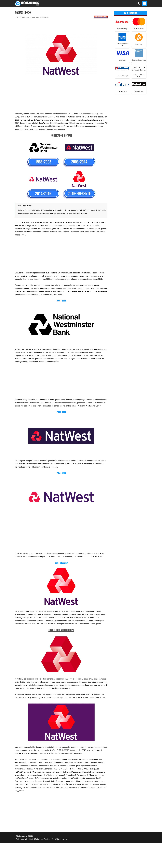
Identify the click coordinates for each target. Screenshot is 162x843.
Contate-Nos (63, 839)
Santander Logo (122, 29)
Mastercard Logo (139, 29)
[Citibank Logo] (122, 84)
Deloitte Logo (139, 91)
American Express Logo (122, 44)
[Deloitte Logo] (139, 84)
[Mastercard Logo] (139, 21)
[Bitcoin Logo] (139, 37)
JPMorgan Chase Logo (138, 75)
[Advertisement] (61, 28)
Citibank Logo (122, 91)
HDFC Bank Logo (122, 76)
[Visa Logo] (122, 53)
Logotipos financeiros (40, 17)
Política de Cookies (42, 839)
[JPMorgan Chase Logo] (139, 68)
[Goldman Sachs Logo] (139, 53)
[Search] (138, 4)
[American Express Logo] (122, 37)
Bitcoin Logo (139, 44)
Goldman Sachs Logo (139, 60)
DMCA (54, 839)
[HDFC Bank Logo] (122, 68)
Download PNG (100, 17)
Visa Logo (122, 60)
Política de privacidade (25, 839)
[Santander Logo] (122, 21)
